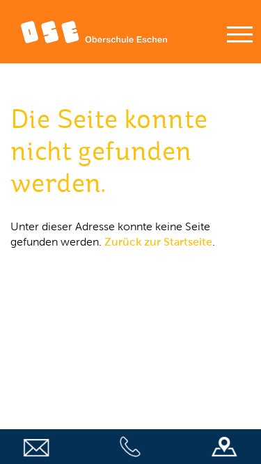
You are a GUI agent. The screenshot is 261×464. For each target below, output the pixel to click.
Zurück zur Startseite (158, 242)
